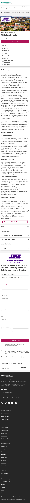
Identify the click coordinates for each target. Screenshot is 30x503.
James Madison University (8, 32)
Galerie (10, 8)
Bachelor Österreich (5, 416)
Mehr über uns (4, 473)
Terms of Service (4, 368)
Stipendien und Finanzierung (25, 7)
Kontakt (3, 487)
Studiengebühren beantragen (8, 61)
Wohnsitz (4, 306)
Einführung (4, 8)
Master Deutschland (5, 422)
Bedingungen (7, 363)
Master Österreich (5, 424)
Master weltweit (4, 427)
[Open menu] (27, 2)
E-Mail (3, 316)
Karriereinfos (4, 465)
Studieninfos (4, 446)
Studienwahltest (4, 457)
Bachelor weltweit (5, 419)
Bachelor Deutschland (6, 413)
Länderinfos (3, 460)
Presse (2, 490)
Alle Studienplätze (5, 438)
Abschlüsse (3, 454)
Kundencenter (4, 492)
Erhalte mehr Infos (15, 340)
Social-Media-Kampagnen (7, 478)
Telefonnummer (6, 327)
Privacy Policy (23, 367)
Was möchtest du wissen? (8, 274)
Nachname (4, 295)
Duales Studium (4, 433)
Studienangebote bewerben (7, 476)
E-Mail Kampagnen (5, 481)
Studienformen (4, 451)
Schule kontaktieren (15, 42)
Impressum (3, 499)
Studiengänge (4, 449)
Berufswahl (3, 463)
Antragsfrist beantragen (10, 55)
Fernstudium (4, 436)
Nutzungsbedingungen (21, 499)
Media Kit (3, 484)
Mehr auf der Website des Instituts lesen (15, 222)
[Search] (24, 2)
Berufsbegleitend (5, 430)
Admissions (17, 8)
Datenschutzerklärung (17, 363)
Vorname (4, 285)
